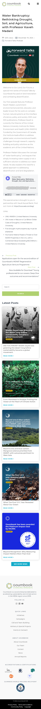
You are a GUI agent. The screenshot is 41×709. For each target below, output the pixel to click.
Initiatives (20, 615)
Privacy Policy (12, 705)
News (20, 653)
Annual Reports (20, 657)
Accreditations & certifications (20, 664)
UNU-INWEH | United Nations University (21, 217)
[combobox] (20, 287)
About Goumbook (20, 642)
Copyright (27, 707)
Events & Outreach (20, 630)
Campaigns (20, 619)
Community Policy (17, 707)
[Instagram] (16, 604)
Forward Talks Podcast (14, 41)
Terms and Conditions (25, 705)
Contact (21, 649)
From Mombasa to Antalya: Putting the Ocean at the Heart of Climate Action (20, 400)
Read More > (8, 356)
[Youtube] (22, 604)
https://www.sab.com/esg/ (24, 206)
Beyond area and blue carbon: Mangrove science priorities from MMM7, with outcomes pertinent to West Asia (18, 452)
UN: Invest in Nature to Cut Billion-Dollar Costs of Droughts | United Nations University (21, 223)
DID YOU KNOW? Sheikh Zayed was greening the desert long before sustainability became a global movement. (18, 349)
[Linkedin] (19, 604)
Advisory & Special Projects (20, 626)
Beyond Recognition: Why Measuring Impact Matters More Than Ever (19, 553)
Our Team (20, 646)
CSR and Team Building (20, 623)
